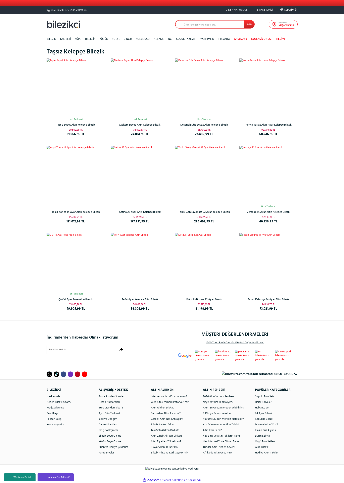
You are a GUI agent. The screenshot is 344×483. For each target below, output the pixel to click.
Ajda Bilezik (261, 447)
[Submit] (121, 349)
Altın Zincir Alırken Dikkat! (166, 436)
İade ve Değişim (108, 419)
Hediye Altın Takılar (266, 452)
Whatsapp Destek (22, 477)
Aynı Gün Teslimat (109, 413)
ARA (249, 24)
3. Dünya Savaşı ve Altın (217, 413)
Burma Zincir (262, 436)
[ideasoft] (151, 480)
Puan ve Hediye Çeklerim (113, 447)
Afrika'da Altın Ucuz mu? (217, 452)
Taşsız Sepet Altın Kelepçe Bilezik (75, 125)
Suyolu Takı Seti (264, 396)
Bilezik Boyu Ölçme (110, 436)
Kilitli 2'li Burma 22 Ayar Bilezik (204, 299)
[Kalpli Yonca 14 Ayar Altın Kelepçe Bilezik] (76, 175)
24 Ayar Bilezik (263, 413)
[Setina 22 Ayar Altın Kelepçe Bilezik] (140, 175)
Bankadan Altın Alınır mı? (166, 413)
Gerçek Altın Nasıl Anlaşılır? (167, 419)
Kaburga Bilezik (264, 419)
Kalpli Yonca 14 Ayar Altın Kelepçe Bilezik (75, 212)
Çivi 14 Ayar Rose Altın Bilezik (75, 299)
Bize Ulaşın (53, 413)
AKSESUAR (240, 39)
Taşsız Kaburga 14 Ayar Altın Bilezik (268, 299)
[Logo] (64, 24)
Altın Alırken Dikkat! (163, 407)
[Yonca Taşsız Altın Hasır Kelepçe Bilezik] (268, 87)
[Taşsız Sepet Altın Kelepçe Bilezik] (76, 87)
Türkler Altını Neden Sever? (219, 447)
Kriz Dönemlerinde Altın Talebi (221, 424)
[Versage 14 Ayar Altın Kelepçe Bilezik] (268, 175)
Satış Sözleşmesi (108, 430)
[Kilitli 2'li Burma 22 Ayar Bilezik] (204, 262)
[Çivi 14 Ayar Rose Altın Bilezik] (76, 262)
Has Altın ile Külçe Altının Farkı (221, 441)
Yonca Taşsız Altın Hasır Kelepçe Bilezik (268, 125)
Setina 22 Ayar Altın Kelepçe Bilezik (140, 212)
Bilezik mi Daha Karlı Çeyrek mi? (169, 452)
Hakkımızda (53, 396)
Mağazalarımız (55, 407)
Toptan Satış (54, 419)
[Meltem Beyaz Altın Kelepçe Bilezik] (140, 87)
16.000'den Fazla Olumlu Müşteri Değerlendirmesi (235, 342)
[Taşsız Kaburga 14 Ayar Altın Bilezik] (268, 262)
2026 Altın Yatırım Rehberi (218, 396)
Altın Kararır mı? (212, 430)
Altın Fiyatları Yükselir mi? (166, 441)
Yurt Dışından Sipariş (111, 407)
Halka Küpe (261, 407)
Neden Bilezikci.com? (59, 402)
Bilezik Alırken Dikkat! (163, 424)
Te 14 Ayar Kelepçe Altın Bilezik (140, 299)
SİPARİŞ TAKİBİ (264, 10)
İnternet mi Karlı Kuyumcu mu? (169, 396)
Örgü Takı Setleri (265, 441)
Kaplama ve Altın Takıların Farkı (221, 436)
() (290, 10)
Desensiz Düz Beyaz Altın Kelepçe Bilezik (204, 125)
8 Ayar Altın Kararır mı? (164, 447)
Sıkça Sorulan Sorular (111, 396)
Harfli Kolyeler (263, 402)
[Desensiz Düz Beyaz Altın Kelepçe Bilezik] (204, 87)
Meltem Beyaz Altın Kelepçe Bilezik (139, 125)
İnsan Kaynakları (56, 424)
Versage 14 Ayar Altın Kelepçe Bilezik (268, 212)
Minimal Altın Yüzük (267, 424)
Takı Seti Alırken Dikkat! (165, 430)
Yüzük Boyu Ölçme (110, 441)
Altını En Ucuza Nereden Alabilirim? (223, 407)
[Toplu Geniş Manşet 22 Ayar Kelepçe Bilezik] (204, 175)
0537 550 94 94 (78, 10)
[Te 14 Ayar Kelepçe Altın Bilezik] (140, 262)
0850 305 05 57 (59, 10)
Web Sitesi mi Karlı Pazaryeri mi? (170, 402)
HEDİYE (280, 39)
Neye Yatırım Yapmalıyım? (218, 402)
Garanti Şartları (107, 424)
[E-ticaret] (171, 480)
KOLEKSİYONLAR (261, 39)
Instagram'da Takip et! (58, 477)
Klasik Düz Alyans (265, 430)
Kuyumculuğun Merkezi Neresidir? (223, 419)
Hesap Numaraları (109, 402)
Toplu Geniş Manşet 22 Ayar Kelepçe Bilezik (204, 212)
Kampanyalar (106, 452)
